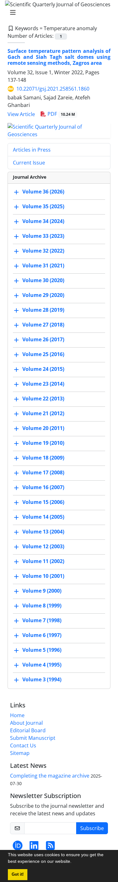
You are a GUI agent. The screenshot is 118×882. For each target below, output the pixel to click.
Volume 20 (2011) (43, 428)
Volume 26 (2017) (43, 339)
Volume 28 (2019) (43, 310)
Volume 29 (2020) (43, 295)
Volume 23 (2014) (43, 384)
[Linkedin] (34, 847)
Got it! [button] (18, 874)
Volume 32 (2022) (43, 251)
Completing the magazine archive (49, 775)
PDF (60, 113)
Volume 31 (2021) (43, 265)
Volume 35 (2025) (43, 206)
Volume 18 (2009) (43, 458)
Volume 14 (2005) (43, 517)
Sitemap (20, 753)
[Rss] (50, 847)
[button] (74, 862)
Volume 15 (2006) (43, 502)
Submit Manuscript (32, 737)
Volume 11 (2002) (43, 561)
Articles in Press (32, 149)
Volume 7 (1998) (41, 620)
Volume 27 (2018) (43, 324)
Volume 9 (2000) (41, 591)
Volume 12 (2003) (43, 546)
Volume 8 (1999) (41, 605)
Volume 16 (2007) (43, 487)
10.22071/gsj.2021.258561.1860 (52, 88)
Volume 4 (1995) (41, 665)
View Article (21, 114)
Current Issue (29, 162)
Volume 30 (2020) (43, 280)
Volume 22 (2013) (43, 398)
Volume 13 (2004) (43, 531)
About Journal (26, 722)
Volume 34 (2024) (43, 221)
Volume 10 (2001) (43, 576)
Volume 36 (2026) (43, 191)
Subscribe (92, 828)
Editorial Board (28, 730)
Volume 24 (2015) (43, 369)
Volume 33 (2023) (43, 236)
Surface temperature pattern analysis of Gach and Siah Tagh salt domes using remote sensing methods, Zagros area (59, 56)
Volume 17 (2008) (43, 472)
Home (17, 715)
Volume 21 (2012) (43, 413)
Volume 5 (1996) (41, 650)
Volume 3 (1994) (41, 679)
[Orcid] (17, 847)
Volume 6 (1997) (41, 635)
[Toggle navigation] (57, 12)
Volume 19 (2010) (43, 443)
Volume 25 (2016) (43, 354)
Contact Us (23, 745)
